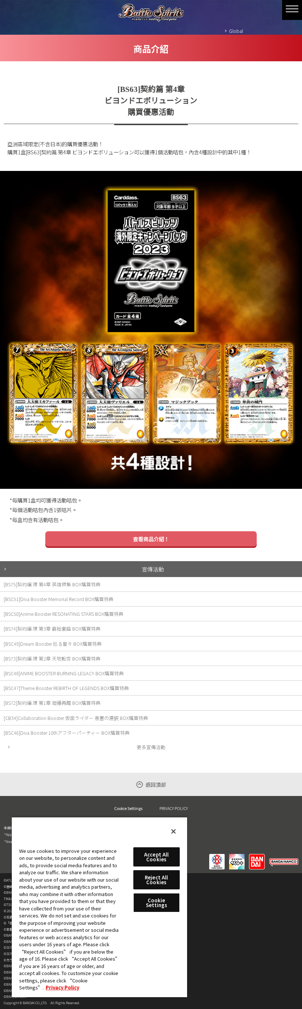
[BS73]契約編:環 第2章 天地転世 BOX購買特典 (52, 658)
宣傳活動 (153, 569)
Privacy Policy (62, 987)
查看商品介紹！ (151, 539)
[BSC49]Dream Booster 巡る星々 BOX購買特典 (53, 643)
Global (236, 30)
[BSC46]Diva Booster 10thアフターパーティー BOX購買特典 (67, 732)
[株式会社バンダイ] (257, 857)
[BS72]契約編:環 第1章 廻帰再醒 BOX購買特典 (52, 702)
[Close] (173, 831)
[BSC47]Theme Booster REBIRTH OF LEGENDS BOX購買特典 (66, 687)
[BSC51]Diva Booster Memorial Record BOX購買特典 (58, 599)
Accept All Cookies (156, 857)
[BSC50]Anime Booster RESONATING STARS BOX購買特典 (63, 613)
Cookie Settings (128, 808)
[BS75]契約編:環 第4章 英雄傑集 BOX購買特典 (52, 584)
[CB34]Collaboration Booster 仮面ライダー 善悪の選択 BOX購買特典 (76, 717)
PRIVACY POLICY (173, 808)
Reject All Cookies (156, 880)
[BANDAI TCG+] (237, 857)
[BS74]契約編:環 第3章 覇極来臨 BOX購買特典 (52, 628)
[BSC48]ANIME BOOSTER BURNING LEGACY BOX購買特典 (64, 673)
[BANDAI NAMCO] (283, 857)
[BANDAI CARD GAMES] (217, 857)
